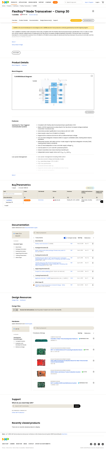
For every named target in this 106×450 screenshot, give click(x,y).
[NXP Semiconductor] (5, 2)
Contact (31, 444)
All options (27, 200)
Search (77, 406)
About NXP (5, 444)
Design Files (15, 300)
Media (25, 444)
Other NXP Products (17, 412)
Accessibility (22, 447)
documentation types (31, 227)
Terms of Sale (16, 447)
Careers (12, 444)
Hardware (23, 300)
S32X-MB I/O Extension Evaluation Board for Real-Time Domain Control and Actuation (69, 361)
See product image (17, 45)
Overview (14, 20)
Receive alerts (32, 14)
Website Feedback (30, 447)
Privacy (3, 447)
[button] (97, 2)
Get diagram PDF (89, 112)
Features (24, 65)
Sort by (80, 238)
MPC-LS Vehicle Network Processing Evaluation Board (66, 350)
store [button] (55, 2)
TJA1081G (15, 27)
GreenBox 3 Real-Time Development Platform (64, 339)
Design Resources (45, 20)
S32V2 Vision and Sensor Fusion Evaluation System (65, 372)
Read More (64, 434)
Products (9, 6)
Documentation (33, 20)
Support (55, 20)
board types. (28, 324)
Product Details (23, 20)
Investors (19, 444)
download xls (90, 187)
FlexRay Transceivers (25, 6)
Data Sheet (8, 202)
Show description (8, 197)
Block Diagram (16, 65)
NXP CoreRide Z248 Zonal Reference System (64, 383)
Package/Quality (88, 20)
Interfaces (15, 6)
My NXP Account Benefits (42, 444)
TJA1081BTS (9, 200)
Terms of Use (9, 447)
